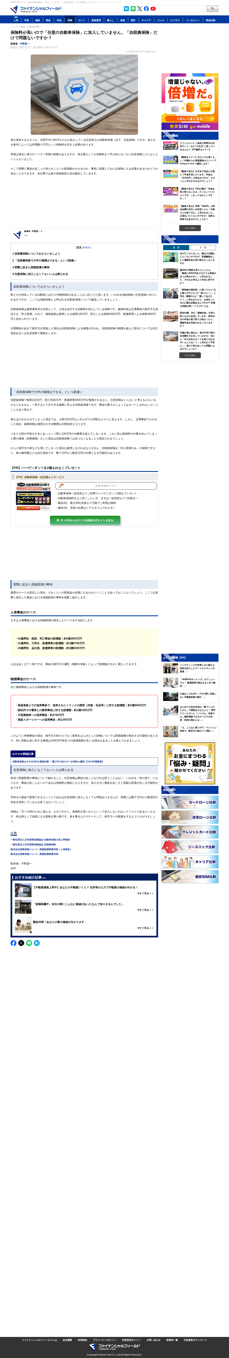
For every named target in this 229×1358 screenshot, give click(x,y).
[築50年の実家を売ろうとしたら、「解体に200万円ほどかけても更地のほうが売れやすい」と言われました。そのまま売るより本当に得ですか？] (170, 273)
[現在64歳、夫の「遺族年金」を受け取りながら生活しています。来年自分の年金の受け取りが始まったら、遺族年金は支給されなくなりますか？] (170, 316)
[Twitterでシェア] (21, 943)
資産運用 (96, 20)
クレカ (160, 20)
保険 (70, 20)
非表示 (86, 247)
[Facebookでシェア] (13, 943)
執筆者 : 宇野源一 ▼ (33, 231)
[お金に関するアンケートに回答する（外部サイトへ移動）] (189, 763)
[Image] (33, 496)
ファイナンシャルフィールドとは (39, 1340)
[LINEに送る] (29, 943)
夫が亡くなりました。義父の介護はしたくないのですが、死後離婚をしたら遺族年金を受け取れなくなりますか (197, 258)
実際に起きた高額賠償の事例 (30, 267)
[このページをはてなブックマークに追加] (126, 8)
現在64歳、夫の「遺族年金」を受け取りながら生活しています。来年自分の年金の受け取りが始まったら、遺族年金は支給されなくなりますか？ (197, 319)
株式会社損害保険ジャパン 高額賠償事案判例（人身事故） (41, 849)
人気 (16, 20)
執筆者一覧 (172, 1340)
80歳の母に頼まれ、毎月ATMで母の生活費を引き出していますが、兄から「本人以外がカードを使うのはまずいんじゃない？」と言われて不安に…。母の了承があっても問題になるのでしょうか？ (197, 341)
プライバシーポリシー (104, 1340)
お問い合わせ (154, 1340)
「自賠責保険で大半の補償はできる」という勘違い (44, 260)
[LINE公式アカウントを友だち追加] (133, 8)
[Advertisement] (84, 202)
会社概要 (67, 1340)
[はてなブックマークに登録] (37, 943)
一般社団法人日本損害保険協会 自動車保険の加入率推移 (40, 839)
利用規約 (82, 1340)
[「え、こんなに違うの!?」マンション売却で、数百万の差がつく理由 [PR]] (190, 736)
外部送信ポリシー (131, 1340)
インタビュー (193, 20)
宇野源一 (24, 43)
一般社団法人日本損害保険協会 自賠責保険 (33, 844)
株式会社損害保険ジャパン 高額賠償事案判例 (34, 854)
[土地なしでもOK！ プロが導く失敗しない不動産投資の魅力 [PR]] (190, 700)
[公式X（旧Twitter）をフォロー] (139, 8)
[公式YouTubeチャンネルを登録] (153, 8)
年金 (59, 20)
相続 (37, 20)
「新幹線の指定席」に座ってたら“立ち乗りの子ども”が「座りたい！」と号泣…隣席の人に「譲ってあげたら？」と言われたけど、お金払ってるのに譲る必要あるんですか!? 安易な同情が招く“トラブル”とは (198, 298)
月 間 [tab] (203, 247)
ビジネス (175, 20)
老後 (122, 20)
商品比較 (210, 20)
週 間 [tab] (176, 247)
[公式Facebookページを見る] (146, 8)
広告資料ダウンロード (195, 1340)
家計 (133, 20)
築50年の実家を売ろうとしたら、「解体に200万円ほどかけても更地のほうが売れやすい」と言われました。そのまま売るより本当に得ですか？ (198, 276)
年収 (26, 20)
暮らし (110, 20)
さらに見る (190, 228)
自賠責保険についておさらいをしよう (36, 253)
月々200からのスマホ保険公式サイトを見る (87, 520)
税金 (48, 20)
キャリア (146, 20)
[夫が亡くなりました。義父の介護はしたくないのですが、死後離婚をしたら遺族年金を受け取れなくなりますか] (170, 257)
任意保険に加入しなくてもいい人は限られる (40, 274)
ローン (81, 20)
